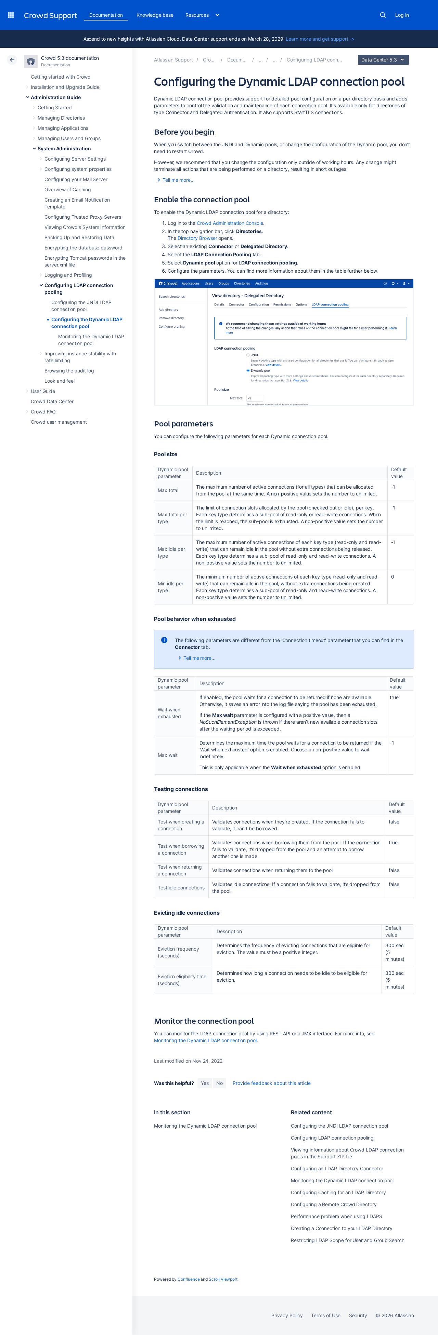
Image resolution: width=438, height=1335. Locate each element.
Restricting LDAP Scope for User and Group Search (347, 1240)
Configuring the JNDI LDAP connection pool (339, 1126)
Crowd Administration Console (230, 223)
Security (358, 1315)
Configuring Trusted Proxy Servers (82, 217)
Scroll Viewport (223, 1279)
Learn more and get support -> (320, 39)
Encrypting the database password (83, 247)
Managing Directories (61, 118)
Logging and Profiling (68, 275)
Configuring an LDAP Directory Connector (337, 1168)
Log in (402, 15)
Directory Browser (197, 238)
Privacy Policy (286, 1315)
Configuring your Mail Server (75, 179)
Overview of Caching (67, 189)
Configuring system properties (78, 169)
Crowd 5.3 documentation (70, 58)
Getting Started (55, 107)
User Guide (43, 391)
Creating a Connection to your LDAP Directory (341, 1228)
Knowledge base (155, 15)
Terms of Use (325, 1315)
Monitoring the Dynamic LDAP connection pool (205, 1040)
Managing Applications (63, 128)
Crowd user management (59, 422)
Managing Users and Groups (69, 138)
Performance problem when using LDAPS (336, 1216)
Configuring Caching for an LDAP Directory (338, 1192)
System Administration (64, 148)
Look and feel (59, 381)
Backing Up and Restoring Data (79, 237)
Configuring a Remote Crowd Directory (333, 1204)
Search (382, 15)
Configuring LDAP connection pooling (332, 1138)
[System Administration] (275, 60)
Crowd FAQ (43, 411)
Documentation (106, 15)
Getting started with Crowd (61, 77)
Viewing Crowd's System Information (85, 227)
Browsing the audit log (69, 370)
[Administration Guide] (261, 60)
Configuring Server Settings (75, 159)
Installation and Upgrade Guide (65, 87)
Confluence (188, 1279)
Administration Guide (56, 97)
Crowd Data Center (52, 401)
